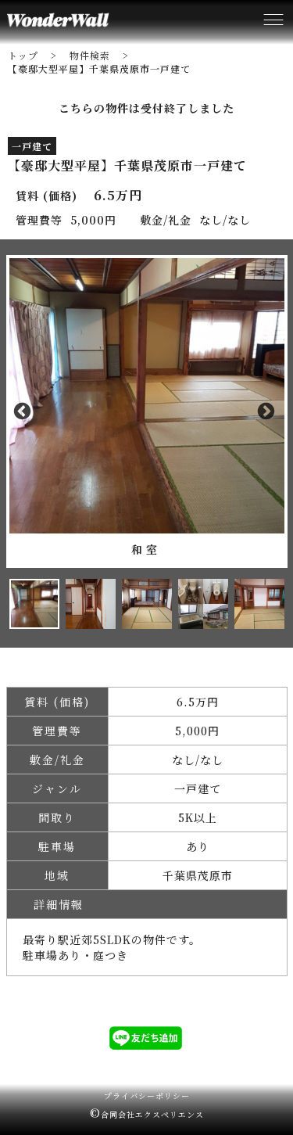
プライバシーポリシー (147, 1095)
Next (268, 411)
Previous (25, 411)
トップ (23, 55)
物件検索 (90, 55)
